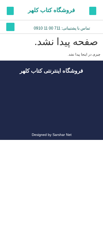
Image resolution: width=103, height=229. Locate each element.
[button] (92, 11)
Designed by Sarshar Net (52, 135)
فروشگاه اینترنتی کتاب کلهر (51, 71)
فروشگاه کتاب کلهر (51, 10)
